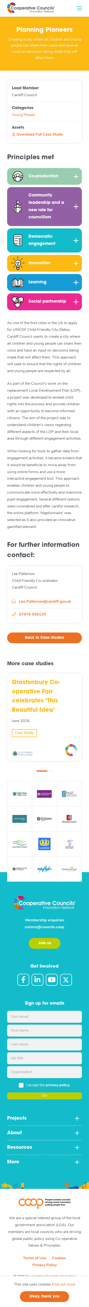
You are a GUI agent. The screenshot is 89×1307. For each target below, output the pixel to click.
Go (44, 1096)
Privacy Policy (45, 1265)
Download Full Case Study (39, 135)
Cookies (59, 1258)
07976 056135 (32, 615)
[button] (42, 771)
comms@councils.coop (44, 927)
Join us (44, 943)
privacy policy (58, 1085)
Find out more (63, 1284)
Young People (23, 115)
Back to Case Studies (44, 638)
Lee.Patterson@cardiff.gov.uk (45, 602)
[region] (44, 1291)
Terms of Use (34, 1258)
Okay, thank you (44, 1296)
